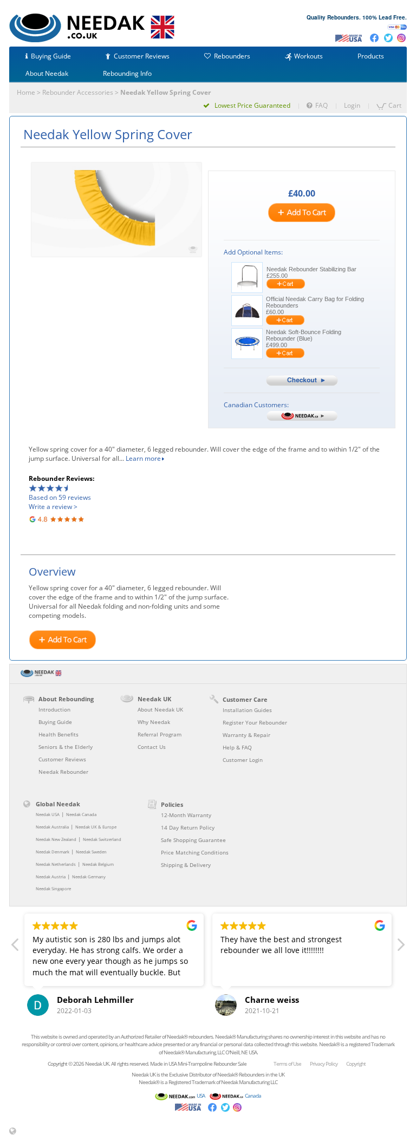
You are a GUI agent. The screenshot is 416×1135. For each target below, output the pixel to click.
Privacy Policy (323, 1063)
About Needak (46, 73)
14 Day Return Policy (187, 827)
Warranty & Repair (246, 735)
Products (371, 56)
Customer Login (243, 760)
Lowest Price (251, 105)
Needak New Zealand (56, 839)
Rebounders (232, 56)
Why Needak (154, 722)
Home (26, 92)
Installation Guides (247, 710)
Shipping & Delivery (186, 865)
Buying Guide (51, 56)
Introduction (54, 709)
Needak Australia (52, 827)
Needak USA (48, 814)
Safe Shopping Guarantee (193, 840)
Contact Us (152, 747)
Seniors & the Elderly (65, 747)
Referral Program (159, 734)
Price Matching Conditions (195, 852)
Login (352, 105)
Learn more (143, 458)
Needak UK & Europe (95, 827)
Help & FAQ (237, 747)
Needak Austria (51, 876)
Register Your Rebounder (255, 722)
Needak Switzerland (102, 839)
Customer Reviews (142, 56)
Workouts (308, 56)
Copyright (356, 1063)
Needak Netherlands (56, 864)
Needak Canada (81, 814)
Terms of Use (287, 1063)
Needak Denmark (52, 851)
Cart (394, 105)
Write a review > (53, 506)
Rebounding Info (127, 73)
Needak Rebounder (63, 771)
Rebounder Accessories (77, 92)
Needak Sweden (91, 851)
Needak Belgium (98, 864)
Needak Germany (89, 876)
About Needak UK (160, 709)
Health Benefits (58, 734)
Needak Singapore (53, 888)
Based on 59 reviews (60, 497)
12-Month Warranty (186, 815)
